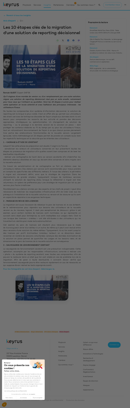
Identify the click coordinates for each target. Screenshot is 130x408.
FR (125, 5)
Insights (47, 5)
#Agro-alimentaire (37, 332)
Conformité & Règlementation (89, 371)
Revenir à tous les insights (18, 16)
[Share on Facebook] (73, 40)
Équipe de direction (90, 381)
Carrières (70, 5)
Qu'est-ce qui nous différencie (90, 344)
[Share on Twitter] (63, 40)
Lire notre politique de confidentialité (15, 391)
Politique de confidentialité (53, 400)
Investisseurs (88, 377)
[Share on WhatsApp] (58, 40)
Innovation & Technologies (93, 354)
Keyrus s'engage (89, 365)
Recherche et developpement (89, 359)
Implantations (88, 390)
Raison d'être (88, 349)
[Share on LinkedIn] (68, 40)
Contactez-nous (112, 5)
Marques (86, 386)
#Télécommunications (22, 332)
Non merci (9, 398)
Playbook (27, 5)
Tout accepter (37, 398)
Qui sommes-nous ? (86, 5)
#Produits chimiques (51, 332)
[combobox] (12, 348)
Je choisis (23, 398)
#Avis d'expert (64, 332)
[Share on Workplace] (79, 40)
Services (37, 5)
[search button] (99, 5)
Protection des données (75, 400)
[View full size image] (42, 288)
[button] (4, 404)
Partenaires (58, 5)
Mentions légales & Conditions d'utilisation (23, 400)
